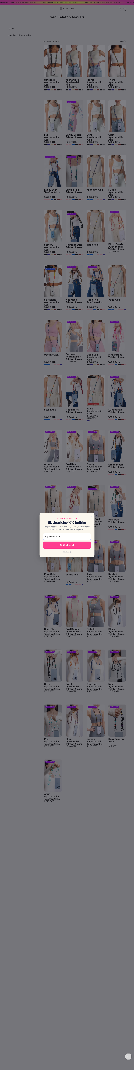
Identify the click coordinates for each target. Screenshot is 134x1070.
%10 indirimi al (67, 545)
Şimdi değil (67, 552)
